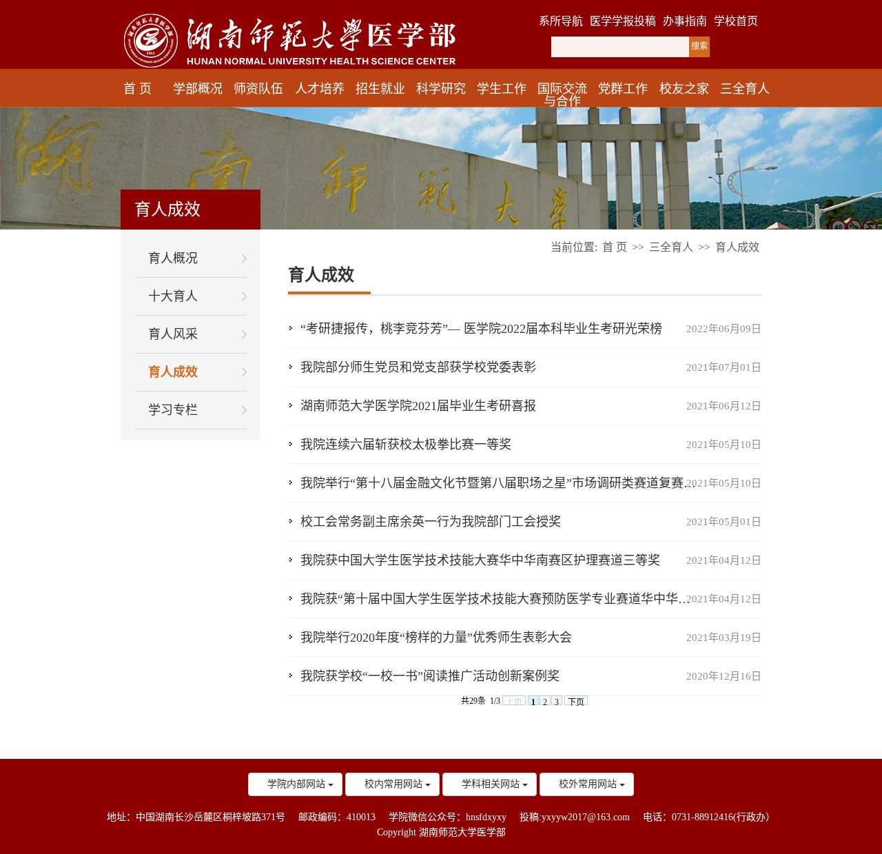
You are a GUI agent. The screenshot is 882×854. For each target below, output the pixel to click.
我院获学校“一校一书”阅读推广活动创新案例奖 (430, 676)
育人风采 (173, 334)
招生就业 (380, 89)
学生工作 (501, 89)
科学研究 (441, 89)
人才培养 (320, 89)
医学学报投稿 (623, 21)
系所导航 (561, 21)
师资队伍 (258, 89)
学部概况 (198, 89)
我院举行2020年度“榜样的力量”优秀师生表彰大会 (436, 637)
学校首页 (736, 21)
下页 (576, 701)
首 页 (137, 89)
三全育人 (745, 89)
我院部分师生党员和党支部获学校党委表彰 (418, 367)
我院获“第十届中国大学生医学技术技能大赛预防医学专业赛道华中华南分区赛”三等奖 (531, 599)
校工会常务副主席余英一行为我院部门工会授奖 (430, 522)
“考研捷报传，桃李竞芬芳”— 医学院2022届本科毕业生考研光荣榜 (481, 329)
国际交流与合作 (562, 95)
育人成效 (173, 372)
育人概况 (173, 258)
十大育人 (173, 296)
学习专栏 (173, 410)
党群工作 (623, 89)
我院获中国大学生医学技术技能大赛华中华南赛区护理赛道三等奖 (480, 560)
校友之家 (684, 89)
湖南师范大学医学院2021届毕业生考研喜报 (418, 406)
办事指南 (685, 21)
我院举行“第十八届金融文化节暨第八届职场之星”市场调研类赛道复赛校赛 (504, 483)
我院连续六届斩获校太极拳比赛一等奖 (405, 444)
